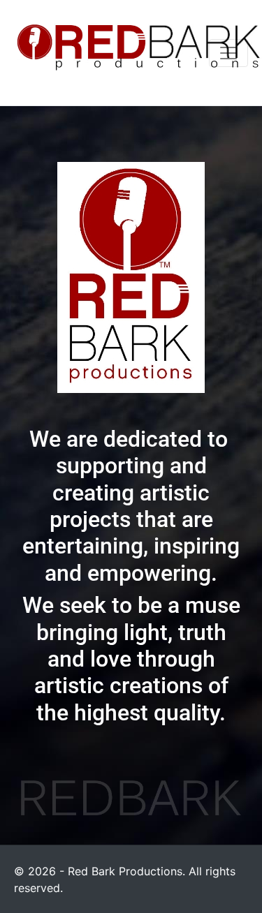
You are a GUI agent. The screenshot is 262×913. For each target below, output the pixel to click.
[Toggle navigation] (228, 53)
